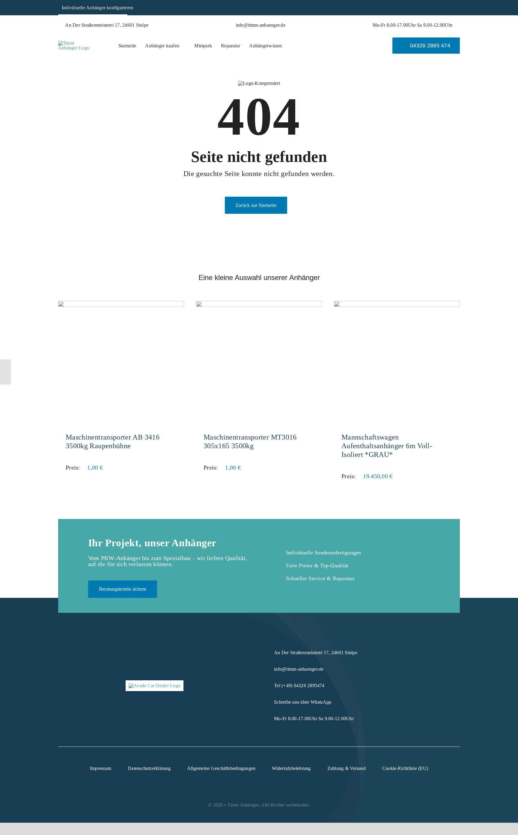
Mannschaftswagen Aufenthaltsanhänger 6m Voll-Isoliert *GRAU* (386, 445)
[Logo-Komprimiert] (75, 43)
